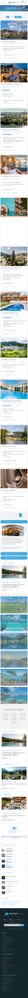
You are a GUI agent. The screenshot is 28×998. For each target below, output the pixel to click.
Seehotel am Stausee (9, 360)
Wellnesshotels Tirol (6, 983)
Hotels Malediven (5, 989)
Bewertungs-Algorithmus (7, 958)
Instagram (21, 920)
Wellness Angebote (6, 943)
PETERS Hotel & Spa (8, 446)
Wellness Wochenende (7, 902)
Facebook (13, 920)
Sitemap (4, 991)
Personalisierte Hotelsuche (7, 941)
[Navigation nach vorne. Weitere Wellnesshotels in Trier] (20, 515)
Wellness (4, 904)
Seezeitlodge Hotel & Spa (10, 130)
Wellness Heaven (5, 968)
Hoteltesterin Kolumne (6, 964)
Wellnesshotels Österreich (7, 981)
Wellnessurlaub (18, 902)
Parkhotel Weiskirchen (9, 42)
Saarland (12, 43)
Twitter (6, 920)
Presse (3, 935)
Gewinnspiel (4, 946)
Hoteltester (4, 960)
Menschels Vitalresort (9, 490)
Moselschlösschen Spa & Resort (12, 268)
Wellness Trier (8, 522)
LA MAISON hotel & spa (10, 313)
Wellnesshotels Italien (6, 985)
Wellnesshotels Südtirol (6, 987)
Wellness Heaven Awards (7, 966)
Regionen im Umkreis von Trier (13, 554)
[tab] (14, 521)
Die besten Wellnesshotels (7, 939)
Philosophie (4, 969)
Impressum (4, 950)
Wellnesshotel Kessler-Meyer (11, 401)
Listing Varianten (5, 971)
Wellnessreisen (12, 904)
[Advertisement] (14, 231)
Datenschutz (10, 950)
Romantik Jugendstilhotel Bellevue (14, 176)
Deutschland (19, 43)
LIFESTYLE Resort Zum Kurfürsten (13, 84)
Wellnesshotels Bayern (6, 979)
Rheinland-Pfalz (15, 86)
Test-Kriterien (4, 956)
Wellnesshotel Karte (6, 937)
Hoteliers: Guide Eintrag (7, 948)
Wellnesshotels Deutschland (7, 977)
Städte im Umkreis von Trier (12, 558)
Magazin (4, 962)
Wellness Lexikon (5, 944)
